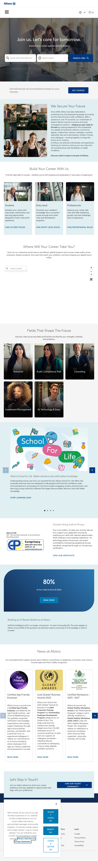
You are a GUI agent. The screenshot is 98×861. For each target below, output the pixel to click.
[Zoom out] (91, 271)
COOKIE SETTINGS (50, 845)
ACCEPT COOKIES (51, 816)
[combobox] (20, 58)
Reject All (50, 830)
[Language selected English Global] (83, 12)
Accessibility (79, 845)
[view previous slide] (6, 470)
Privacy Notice (79, 838)
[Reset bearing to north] (91, 274)
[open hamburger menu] (7, 12)
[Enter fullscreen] (91, 279)
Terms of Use (79, 841)
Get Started (78, 90)
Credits (77, 834)
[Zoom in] (91, 267)
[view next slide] (92, 470)
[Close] (56, 804)
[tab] (44, 510)
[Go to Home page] (10, 3)
